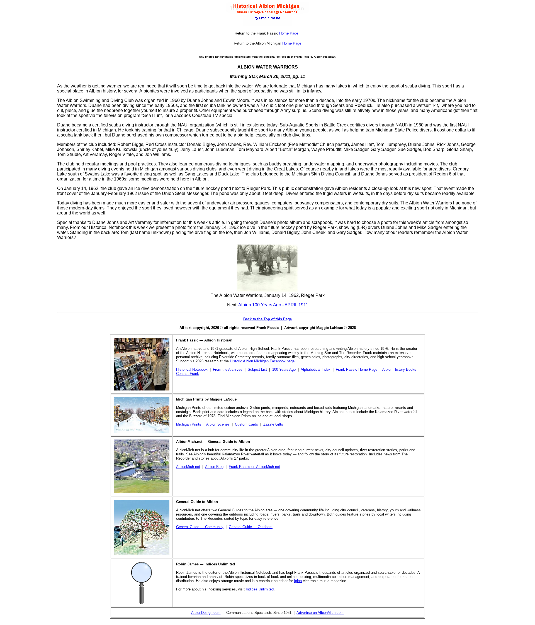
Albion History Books (399, 369)
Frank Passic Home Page (356, 369)
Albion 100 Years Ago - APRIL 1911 (273, 304)
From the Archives (227, 369)
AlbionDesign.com (205, 613)
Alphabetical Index (315, 369)
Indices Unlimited (260, 589)
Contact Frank (187, 374)
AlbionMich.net (188, 467)
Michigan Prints (188, 424)
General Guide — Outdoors (251, 527)
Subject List (257, 369)
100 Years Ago (284, 369)
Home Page (288, 33)
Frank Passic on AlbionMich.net (254, 467)
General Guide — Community (199, 527)
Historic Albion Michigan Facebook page (262, 361)
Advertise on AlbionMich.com (320, 613)
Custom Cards (246, 424)
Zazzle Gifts (273, 424)
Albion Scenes (218, 424)
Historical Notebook (192, 369)
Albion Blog (214, 467)
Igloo (298, 581)
